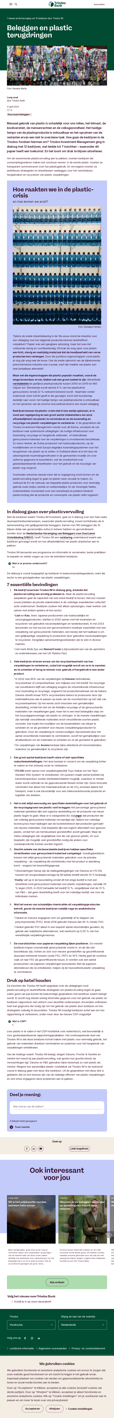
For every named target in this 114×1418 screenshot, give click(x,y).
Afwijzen (54, 1408)
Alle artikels (57, 1282)
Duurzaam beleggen (19, 114)
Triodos (13, 1316)
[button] (110, 1234)
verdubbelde (21, 383)
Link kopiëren (79, 1148)
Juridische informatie (22, 1348)
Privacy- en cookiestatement (88, 1348)
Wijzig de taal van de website (78, 1316)
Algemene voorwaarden (53, 1348)
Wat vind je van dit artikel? (28, 1106)
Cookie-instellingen (80, 1408)
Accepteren (32, 1408)
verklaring (66, 537)
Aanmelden (99, 4)
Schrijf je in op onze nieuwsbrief (32, 1301)
